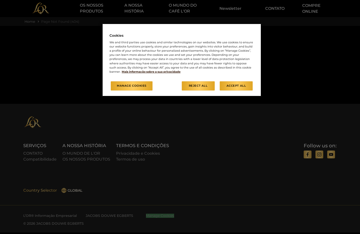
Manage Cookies (131, 85)
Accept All (236, 85)
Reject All (198, 85)
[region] (181, 59)
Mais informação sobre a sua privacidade (151, 71)
